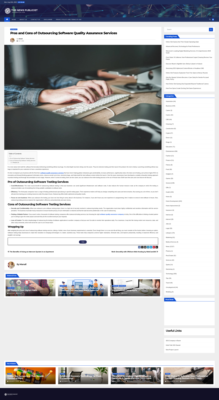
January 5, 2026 (14, 381)
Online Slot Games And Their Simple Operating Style (182, 42)
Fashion (168, 156)
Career (168, 110)
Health (168, 192)
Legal (167, 228)
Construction (170, 128)
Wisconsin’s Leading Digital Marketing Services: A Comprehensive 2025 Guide (131, 377)
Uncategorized (170, 287)
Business (169, 106)
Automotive (169, 101)
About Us (23, 19)
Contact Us (35, 19)
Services (168, 260)
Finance (168, 160)
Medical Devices (171, 242)
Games (168, 178)
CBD (167, 119)
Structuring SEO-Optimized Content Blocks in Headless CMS (185, 68)
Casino (168, 115)
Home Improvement (172, 205)
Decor (168, 137)
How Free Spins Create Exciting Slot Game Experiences (183, 88)
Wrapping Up (16, 162)
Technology (14, 29)
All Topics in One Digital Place (22, 290)
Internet (168, 219)
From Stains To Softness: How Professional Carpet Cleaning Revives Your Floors (186, 377)
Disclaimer (48, 19)
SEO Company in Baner (173, 340)
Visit (83, 242)
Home (14, 19)
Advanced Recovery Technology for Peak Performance (183, 46)
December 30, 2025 (68, 381)
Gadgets (168, 174)
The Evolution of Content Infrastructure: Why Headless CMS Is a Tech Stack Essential (82, 289)
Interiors (168, 214)
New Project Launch (172, 349)
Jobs (167, 224)
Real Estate (169, 255)
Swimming (169, 269)
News (167, 246)
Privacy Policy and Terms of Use (68, 19)
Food (167, 169)
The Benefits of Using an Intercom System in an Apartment (31, 252)
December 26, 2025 (173, 381)
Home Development (172, 201)
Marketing (115, 285)
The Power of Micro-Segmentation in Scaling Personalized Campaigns (134, 289)
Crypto (168, 133)
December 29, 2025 (120, 381)
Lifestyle (168, 233)
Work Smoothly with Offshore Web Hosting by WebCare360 (133, 252)
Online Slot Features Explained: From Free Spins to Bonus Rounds (187, 73)
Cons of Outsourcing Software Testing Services (22, 160)
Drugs (168, 142)
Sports (168, 264)
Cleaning (169, 124)
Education (169, 146)
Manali (20, 39)
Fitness (168, 165)
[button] (210, 19)
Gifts (167, 187)
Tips (167, 278)
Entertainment (170, 151)
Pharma (168, 251)
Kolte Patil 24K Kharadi (173, 345)
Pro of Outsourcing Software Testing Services (22, 158)
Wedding (168, 292)
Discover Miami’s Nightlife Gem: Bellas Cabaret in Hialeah (184, 64)
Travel (168, 283)
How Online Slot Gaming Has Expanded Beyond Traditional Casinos (187, 84)
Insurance (169, 210)
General (168, 183)
